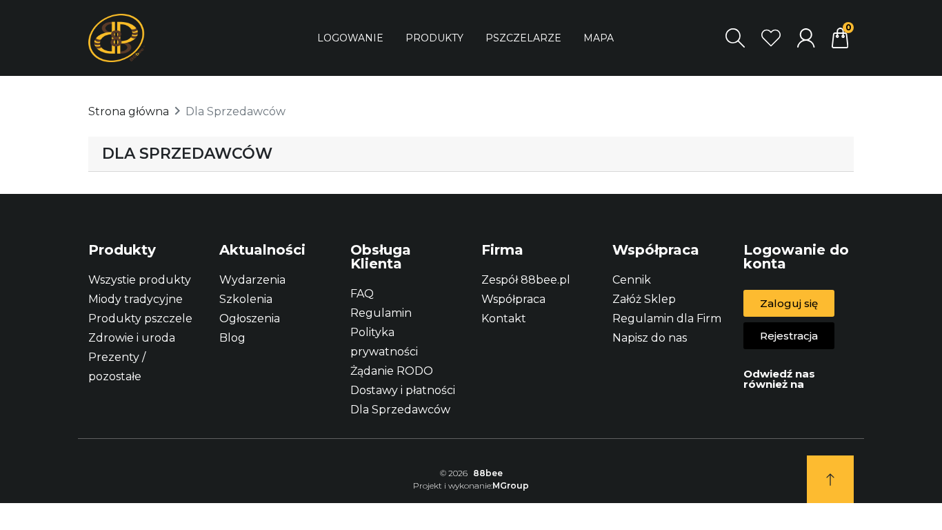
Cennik (631, 279)
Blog (232, 337)
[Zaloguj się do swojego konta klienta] (806, 38)
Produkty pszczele (140, 318)
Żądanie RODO (391, 370)
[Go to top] (830, 478)
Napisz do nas (649, 337)
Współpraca (513, 299)
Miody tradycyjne (135, 299)
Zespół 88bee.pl (525, 279)
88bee (488, 473)
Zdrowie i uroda (131, 337)
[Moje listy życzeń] (771, 38)
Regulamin (381, 313)
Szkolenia (245, 299)
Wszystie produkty (139, 279)
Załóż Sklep (644, 299)
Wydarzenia (252, 279)
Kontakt (503, 318)
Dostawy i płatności (402, 390)
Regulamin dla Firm (666, 318)
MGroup (510, 485)
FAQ (362, 293)
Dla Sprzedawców (400, 409)
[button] (788, 303)
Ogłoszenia (249, 318)
